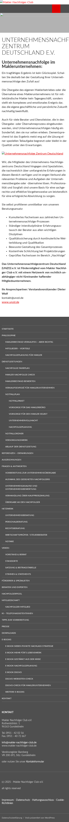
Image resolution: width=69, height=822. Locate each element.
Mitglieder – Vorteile (17, 348)
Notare (9, 541)
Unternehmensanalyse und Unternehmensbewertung (21, 487)
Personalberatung (16, 522)
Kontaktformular (35, 761)
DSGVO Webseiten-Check (19, 679)
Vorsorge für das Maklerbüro (27, 407)
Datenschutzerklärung (12, 818)
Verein (5, 548)
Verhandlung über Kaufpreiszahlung (27, 496)
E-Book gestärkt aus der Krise (23, 659)
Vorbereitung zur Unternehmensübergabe (30, 473)
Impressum (8, 800)
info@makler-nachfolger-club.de (19, 742)
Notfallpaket (16, 401)
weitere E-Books (14, 692)
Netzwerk (7, 509)
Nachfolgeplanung (20, 427)
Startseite (8, 329)
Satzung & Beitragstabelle (20, 568)
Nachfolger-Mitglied (17, 607)
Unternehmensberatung (19, 515)
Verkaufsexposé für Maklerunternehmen (29, 388)
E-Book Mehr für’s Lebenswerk (23, 653)
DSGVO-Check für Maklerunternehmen (28, 685)
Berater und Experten (14, 587)
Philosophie (9, 335)
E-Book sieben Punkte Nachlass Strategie (29, 646)
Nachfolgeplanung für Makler (23, 355)
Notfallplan (12, 394)
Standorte (11, 561)
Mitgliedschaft (11, 600)
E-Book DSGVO (13, 672)
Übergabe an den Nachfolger (22, 502)
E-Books (6, 639)
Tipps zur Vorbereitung (15, 620)
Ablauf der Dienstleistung (20, 447)
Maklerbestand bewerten (20, 381)
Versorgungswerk (16, 440)
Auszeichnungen (11, 460)
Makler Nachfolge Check (20, 375)
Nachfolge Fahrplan (17, 368)
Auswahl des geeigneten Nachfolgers (27, 479)
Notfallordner (14, 433)
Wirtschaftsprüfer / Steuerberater (26, 535)
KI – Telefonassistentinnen (17, 613)
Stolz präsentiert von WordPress (40, 818)
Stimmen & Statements (18, 574)
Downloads (9, 633)
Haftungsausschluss (43, 800)
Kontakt (7, 698)
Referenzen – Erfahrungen (17, 453)
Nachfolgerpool (12, 594)
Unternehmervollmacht (23, 420)
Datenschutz (23, 800)
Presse (5, 626)
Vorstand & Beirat (16, 554)
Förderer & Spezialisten (16, 581)
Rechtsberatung (15, 528)
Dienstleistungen (12, 362)
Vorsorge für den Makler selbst (28, 414)
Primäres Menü (65, 8)
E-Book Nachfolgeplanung (21, 666)
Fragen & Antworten (14, 466)
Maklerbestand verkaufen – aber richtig (29, 342)
